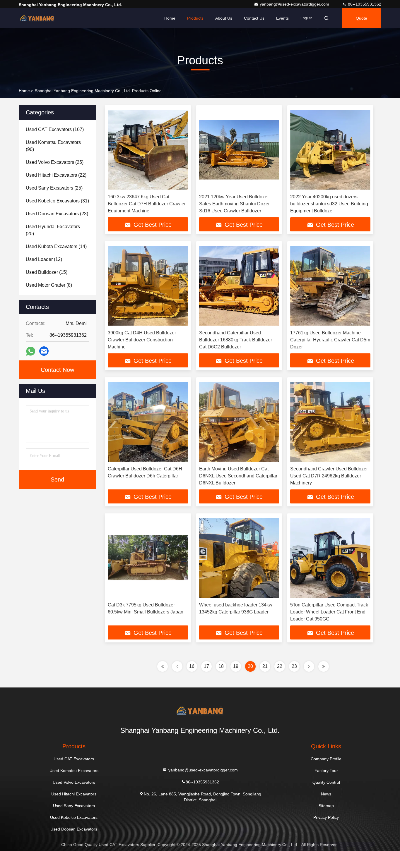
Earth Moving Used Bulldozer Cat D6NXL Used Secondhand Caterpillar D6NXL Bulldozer (238, 475)
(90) (53, 146)
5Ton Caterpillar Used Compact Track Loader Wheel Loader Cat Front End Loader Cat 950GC (329, 611)
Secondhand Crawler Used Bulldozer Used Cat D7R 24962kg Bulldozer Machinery (329, 475)
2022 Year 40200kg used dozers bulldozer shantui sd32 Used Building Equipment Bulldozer (329, 203)
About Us (223, 18)
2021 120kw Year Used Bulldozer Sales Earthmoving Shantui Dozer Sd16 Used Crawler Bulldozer (234, 203)
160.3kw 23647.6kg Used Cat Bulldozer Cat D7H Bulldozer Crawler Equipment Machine (147, 203)
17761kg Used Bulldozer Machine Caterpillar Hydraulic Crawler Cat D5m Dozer (330, 339)
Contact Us (254, 18)
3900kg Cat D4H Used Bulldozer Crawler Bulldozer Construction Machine (142, 339)
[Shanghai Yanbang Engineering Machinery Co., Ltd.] (37, 18)
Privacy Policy (326, 817)
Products (195, 18)
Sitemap (326, 805)
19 (235, 666)
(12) (44, 259)
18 (221, 666)
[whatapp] (31, 351)
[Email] (44, 351)
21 (265, 666)
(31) (57, 200)
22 (279, 666)
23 (294, 666)
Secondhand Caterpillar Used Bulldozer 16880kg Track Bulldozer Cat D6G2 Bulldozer (235, 339)
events (282, 18)
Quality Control (326, 782)
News (326, 794)
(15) (46, 272)
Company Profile (326, 759)
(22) (56, 175)
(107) (55, 129)
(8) (49, 285)
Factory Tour (326, 770)
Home (169, 18)
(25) (54, 162)
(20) (53, 230)
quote (361, 18)
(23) (57, 213)
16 (191, 666)
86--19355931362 (364, 4)
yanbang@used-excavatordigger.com (295, 4)
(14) (56, 246)
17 (206, 666)
